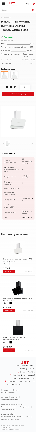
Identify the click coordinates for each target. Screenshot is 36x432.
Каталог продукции (8, 393)
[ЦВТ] (25, 367)
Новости (15, 390)
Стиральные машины (8, 409)
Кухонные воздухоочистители (11, 404)
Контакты (4, 397)
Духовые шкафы (7, 414)
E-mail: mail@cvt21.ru (27, 372)
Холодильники (25, 407)
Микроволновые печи (8, 407)
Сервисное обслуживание (10, 400)
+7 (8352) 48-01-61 (27, 369)
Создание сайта (5, 427)
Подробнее (9, 271)
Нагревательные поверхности (11, 417)
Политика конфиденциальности (10, 429)
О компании (5, 390)
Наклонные (7, 17)
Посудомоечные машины (10, 419)
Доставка (14, 397)
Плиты (28, 417)
